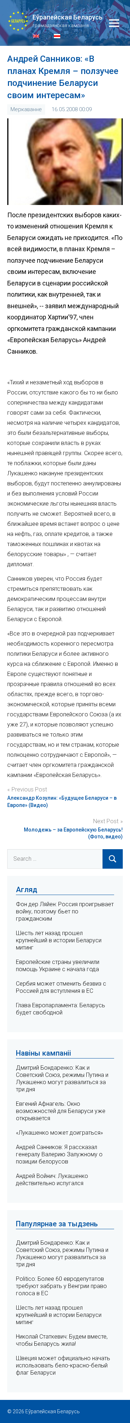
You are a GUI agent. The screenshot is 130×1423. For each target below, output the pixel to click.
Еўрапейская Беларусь (67, 17)
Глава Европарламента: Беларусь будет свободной (60, 1009)
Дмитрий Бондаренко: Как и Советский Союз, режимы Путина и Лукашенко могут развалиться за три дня (62, 1078)
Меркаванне (26, 109)
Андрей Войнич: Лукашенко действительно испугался (52, 1180)
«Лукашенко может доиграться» (59, 1132)
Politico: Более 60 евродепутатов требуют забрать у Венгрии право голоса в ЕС (61, 1286)
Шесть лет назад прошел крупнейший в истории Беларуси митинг (58, 940)
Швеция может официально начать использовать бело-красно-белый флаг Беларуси (63, 1365)
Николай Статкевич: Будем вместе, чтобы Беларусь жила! (62, 1340)
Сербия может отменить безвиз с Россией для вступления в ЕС (61, 987)
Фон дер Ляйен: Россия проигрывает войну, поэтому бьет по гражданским (65, 911)
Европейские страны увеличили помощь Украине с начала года (57, 966)
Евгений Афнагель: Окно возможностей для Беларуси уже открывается (60, 1111)
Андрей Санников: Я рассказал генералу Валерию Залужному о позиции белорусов (59, 1154)
